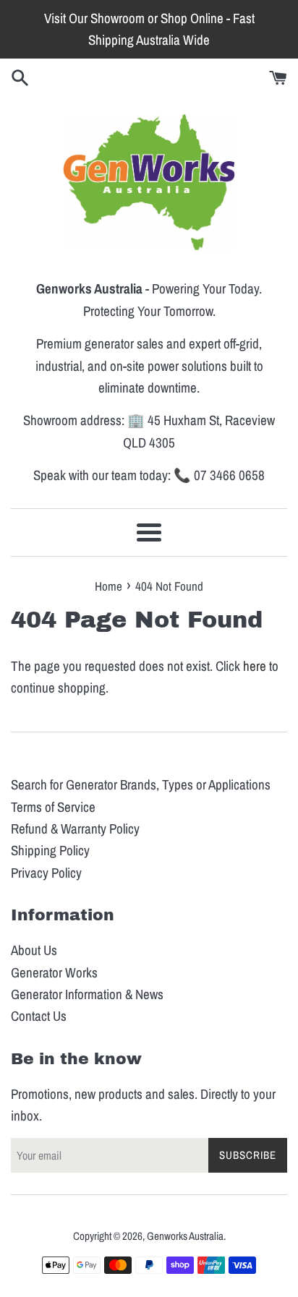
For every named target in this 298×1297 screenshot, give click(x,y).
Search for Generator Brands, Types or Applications (141, 784)
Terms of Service (53, 806)
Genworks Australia (185, 1236)
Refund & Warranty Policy (75, 828)
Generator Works (54, 972)
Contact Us (39, 1015)
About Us (34, 950)
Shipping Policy (50, 850)
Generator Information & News (87, 994)
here (254, 665)
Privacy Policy (46, 872)
